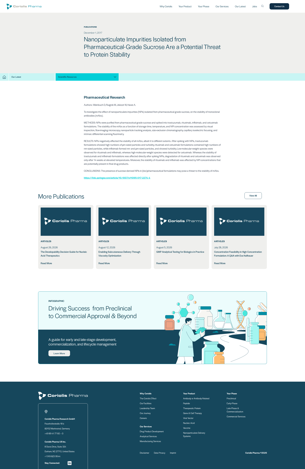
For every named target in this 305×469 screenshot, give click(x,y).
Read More (46, 263)
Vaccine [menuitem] (186, 427)
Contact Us (279, 6)
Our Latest (240, 6)
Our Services (222, 6)
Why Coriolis (166, 6)
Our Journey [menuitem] (145, 413)
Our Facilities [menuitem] (145, 403)
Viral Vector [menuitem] (188, 418)
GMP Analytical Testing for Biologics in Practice (180, 251)
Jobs (254, 6)
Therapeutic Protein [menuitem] (192, 408)
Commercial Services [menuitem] (236, 416)
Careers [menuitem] (143, 418)
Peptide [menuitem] (186, 403)
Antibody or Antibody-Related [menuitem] (196, 398)
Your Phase (203, 6)
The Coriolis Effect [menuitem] (148, 398)
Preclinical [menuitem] (231, 398)
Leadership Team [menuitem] (147, 408)
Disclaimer (144, 452)
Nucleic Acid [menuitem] (189, 422)
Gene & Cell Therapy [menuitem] (192, 413)
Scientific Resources (67, 76)
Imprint (173, 452)
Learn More (59, 353)
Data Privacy (159, 452)
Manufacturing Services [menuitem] (150, 441)
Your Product (185, 6)
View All (253, 195)
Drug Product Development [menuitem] (152, 431)
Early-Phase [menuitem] (232, 403)
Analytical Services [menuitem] (148, 436)
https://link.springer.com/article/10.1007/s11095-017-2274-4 (117, 177)
